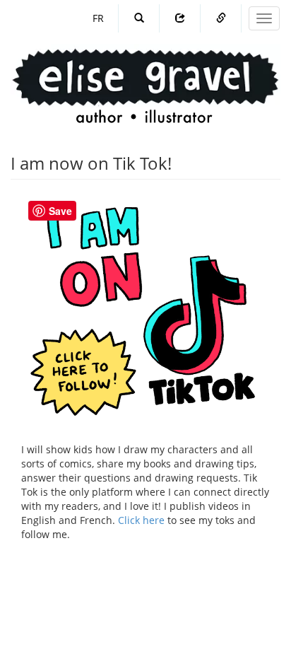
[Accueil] (145, 72)
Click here (141, 520)
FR (98, 18)
